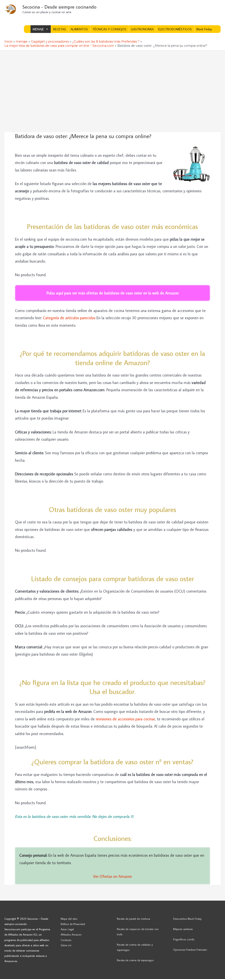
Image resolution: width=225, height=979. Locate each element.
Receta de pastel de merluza (133, 918)
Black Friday (204, 29)
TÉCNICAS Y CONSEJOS (109, 29)
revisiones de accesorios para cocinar (125, 718)
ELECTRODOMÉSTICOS (175, 29)
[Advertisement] (112, 83)
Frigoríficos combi (183, 939)
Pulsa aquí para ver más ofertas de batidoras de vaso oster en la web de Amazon (113, 293)
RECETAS (59, 29)
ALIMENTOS (79, 29)
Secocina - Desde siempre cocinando (59, 7)
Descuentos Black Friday (187, 918)
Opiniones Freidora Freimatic (190, 949)
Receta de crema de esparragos (135, 960)
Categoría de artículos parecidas (69, 317)
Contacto (66, 940)
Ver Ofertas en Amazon (112, 876)
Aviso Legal (67, 929)
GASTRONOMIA (142, 29)
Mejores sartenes (183, 929)
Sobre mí (66, 945)
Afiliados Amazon (71, 934)
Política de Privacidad (73, 924)
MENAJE (38, 29)
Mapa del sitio (69, 918)
